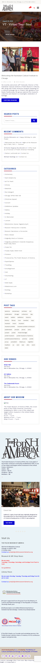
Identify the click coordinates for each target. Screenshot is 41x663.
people (17, 329)
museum (7, 323)
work (33, 345)
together (30, 342)
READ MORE (10, 34)
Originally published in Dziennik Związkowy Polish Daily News (18, 242)
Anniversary (8, 174)
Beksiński (8, 188)
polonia (24, 339)
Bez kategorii (9, 192)
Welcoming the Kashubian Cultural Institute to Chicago (19, 77)
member (25, 320)
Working (7, 290)
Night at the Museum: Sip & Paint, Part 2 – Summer (20, 143)
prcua (6, 342)
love (19, 320)
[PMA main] (7, 8)
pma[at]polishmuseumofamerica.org (21, 552)
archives (24, 311)
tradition (7, 345)
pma (29, 329)
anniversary (15, 311)
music (14, 323)
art (30, 311)
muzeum (21, 323)
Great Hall (7, 510)
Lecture (7, 220)
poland (7, 332)
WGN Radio (9, 283)
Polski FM (8, 247)
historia (28, 317)
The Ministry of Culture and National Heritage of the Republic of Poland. (19, 651)
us (13, 345)
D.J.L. (15, 650)
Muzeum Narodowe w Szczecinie (16, 231)
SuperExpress (9, 261)
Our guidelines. (6, 568)
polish (13, 332)
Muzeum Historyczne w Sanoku (15, 227)
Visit (6, 272)
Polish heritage (22, 332)
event (6, 317)
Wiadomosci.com (11, 286)
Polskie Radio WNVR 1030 (13, 251)
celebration (8, 314)
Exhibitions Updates (11, 206)
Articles (7, 185)
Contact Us (25, 153)
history (7, 320)
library (13, 320)
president (14, 342)
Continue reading (10, 100)
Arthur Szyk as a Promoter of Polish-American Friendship (20, 148)
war (23, 345)
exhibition (20, 317)
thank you (22, 342)
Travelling (8, 265)
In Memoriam (9, 217)
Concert (7, 203)
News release (20, 82)
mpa (32, 320)
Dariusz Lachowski (11, 153)
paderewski (8, 329)
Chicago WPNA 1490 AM (13, 195)
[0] (28, 8)
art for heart (9, 181)
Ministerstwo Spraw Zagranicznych (16, 224)
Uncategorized (10, 268)
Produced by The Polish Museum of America (20, 258)
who (28, 345)
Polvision (8, 254)
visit (18, 345)
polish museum (9, 335)
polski (31, 339)
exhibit (13, 317)
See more (9, 523)
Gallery (7, 210)
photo (23, 329)
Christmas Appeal (11, 199)
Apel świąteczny (10, 178)
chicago (17, 314)
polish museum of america (25, 335)
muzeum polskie (10, 326)
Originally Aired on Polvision (14, 238)
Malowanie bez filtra (12, 142)
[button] (16, 531)
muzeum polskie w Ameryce (26, 326)
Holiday (7, 213)
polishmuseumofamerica (12, 339)
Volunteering (9, 275)
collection (25, 314)
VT (6, 279)
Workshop (8, 293)
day (31, 314)
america (7, 311)
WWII (6, 348)
